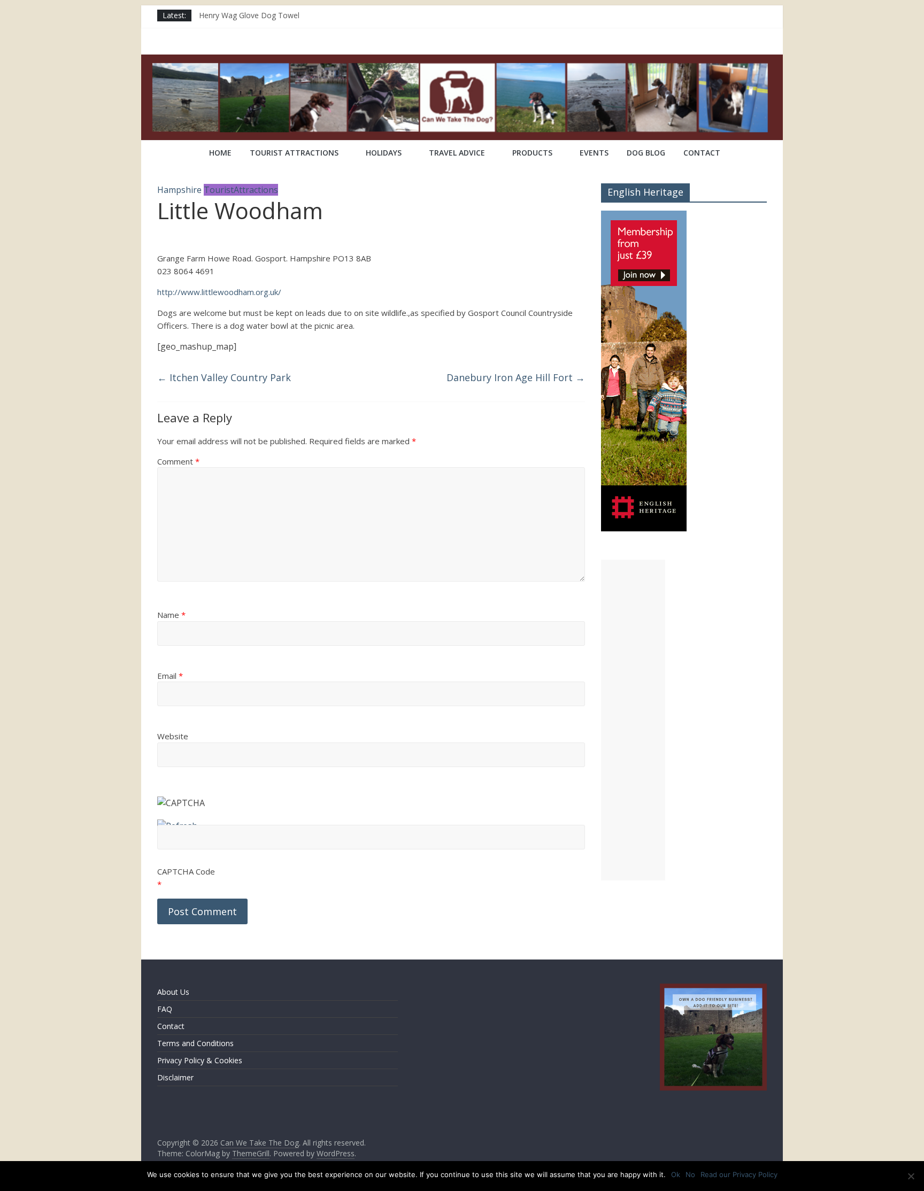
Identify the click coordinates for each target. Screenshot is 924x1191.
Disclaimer (175, 1077)
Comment (178, 461)
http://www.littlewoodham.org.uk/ (219, 292)
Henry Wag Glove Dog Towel (249, 15)
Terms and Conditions (195, 1043)
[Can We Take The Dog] (170, 154)
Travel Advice (457, 153)
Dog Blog (646, 153)
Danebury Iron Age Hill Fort (515, 377)
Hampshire (179, 190)
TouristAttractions (241, 190)
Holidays (384, 153)
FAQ (164, 1009)
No (690, 1174)
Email (170, 675)
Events (594, 153)
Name (171, 614)
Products (532, 153)
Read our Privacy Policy (738, 1174)
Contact (701, 153)
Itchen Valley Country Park (224, 377)
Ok (675, 1174)
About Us (173, 992)
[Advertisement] (633, 720)
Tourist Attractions (294, 153)
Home (220, 153)
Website (172, 736)
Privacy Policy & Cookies (199, 1060)
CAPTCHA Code (186, 871)
